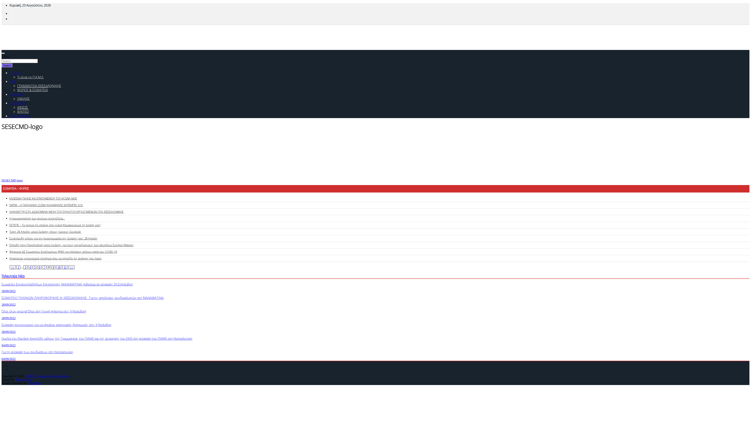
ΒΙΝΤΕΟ (23, 111)
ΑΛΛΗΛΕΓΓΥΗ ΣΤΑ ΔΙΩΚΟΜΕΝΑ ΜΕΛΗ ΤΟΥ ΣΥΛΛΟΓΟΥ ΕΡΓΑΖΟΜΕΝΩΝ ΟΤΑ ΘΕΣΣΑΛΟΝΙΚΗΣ (66, 212)
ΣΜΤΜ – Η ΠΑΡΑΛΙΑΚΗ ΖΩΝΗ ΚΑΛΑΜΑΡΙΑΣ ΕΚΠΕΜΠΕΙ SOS (46, 205)
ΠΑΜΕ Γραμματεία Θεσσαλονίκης (47, 376)
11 (65, 267)
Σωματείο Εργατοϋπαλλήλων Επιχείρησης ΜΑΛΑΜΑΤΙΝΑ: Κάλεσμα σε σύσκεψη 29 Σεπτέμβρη (67, 284)
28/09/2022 (9, 291)
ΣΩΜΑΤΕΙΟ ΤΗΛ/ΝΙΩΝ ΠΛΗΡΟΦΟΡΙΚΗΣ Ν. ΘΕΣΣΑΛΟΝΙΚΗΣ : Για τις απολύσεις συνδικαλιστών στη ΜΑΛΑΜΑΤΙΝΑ (83, 298)
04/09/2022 (9, 345)
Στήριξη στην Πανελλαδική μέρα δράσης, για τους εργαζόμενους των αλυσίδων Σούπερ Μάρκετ (71, 245)
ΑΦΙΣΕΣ (22, 107)
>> (71, 267)
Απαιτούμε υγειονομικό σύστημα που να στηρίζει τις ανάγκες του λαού (55, 258)
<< (12, 267)
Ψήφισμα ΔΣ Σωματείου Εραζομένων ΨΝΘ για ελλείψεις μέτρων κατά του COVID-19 (63, 252)
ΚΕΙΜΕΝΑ (16, 94)
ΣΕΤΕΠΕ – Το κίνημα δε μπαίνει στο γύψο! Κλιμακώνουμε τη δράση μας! (55, 225)
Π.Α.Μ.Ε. (15, 73)
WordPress (35, 383)
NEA (12, 81)
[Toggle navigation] (3, 53)
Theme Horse (24, 379)
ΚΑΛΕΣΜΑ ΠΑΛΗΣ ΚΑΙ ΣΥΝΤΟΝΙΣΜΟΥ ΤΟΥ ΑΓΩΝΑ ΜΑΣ (43, 198)
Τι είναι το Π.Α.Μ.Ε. (30, 77)
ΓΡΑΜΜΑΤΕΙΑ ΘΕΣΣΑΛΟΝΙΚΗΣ (39, 86)
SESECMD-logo (12, 180)
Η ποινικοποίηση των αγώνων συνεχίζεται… (37, 218)
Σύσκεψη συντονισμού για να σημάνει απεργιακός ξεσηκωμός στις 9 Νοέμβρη (56, 325)
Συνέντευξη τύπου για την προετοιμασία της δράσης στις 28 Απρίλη (53, 238)
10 (59, 267)
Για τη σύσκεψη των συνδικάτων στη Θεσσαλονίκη (37, 352)
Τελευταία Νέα (13, 275)
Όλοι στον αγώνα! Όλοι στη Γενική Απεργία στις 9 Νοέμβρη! (44, 311)
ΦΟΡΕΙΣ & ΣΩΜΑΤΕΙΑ (32, 90)
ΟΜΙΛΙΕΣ (23, 99)
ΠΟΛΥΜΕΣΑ (17, 103)
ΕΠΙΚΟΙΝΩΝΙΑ (19, 116)
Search (6, 56)
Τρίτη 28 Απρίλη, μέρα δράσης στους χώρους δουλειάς (45, 232)
